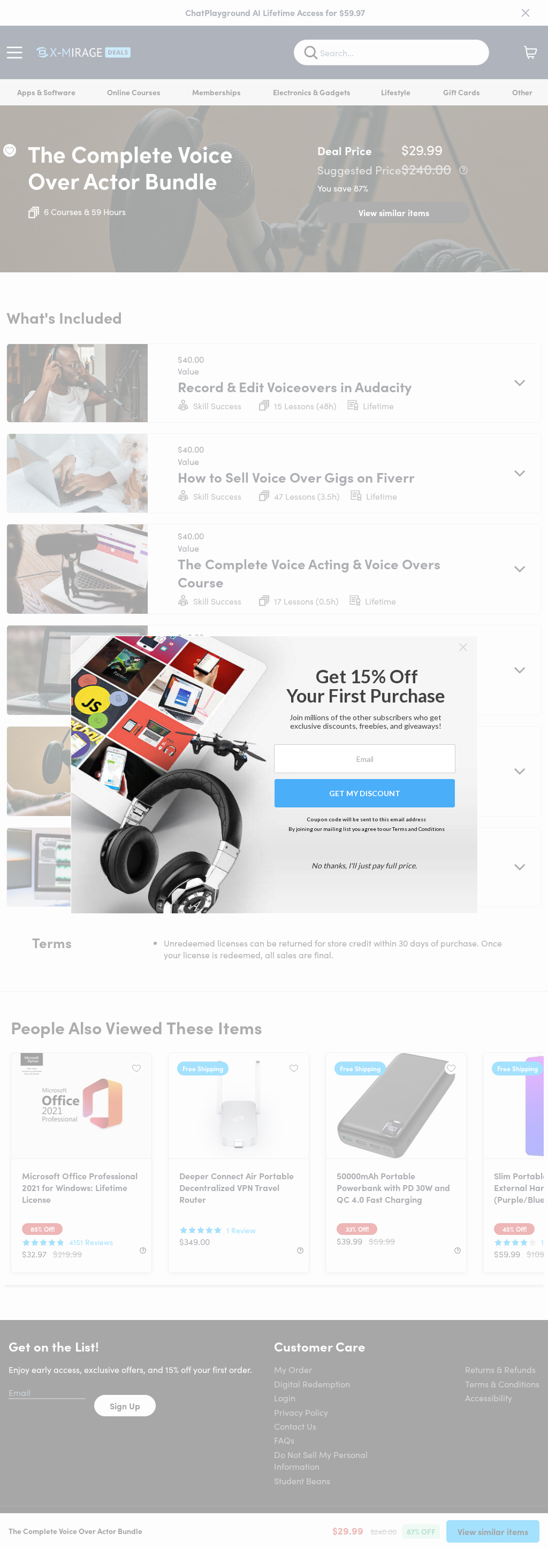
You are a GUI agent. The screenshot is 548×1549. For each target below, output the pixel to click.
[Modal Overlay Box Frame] (274, 775)
